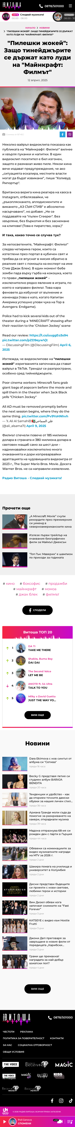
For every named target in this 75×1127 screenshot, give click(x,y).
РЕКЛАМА (26, 1031)
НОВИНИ (44, 27)
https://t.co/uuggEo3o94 (48, 335)
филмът (52, 594)
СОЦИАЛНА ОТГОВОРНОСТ (35, 1045)
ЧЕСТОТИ (8, 1031)
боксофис (31, 583)
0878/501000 (63, 1017)
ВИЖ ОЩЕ (37, 715)
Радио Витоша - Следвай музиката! (32, 478)
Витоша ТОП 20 (37, 632)
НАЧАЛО (30, 27)
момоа (50, 589)
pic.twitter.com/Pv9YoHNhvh (45, 416)
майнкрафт (26, 589)
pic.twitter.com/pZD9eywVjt (25, 340)
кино (10, 583)
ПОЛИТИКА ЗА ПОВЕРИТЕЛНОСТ (23, 1038)
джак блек (28, 594)
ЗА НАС (7, 1045)
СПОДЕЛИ (38, 610)
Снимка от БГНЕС (15, 134)
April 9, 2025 (36, 426)
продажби (57, 583)
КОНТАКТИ (57, 1038)
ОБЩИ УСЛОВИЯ (13, 1051)
